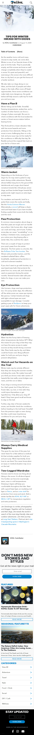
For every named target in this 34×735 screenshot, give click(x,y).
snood (15, 207)
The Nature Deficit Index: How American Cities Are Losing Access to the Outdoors (16, 648)
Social (17, 693)
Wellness (17, 704)
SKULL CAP (5, 499)
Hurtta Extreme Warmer (16, 204)
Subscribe (17, 576)
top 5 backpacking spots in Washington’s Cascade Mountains (16, 521)
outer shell (22, 491)
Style (17, 683)
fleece (9, 491)
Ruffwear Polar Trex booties (14, 251)
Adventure (17, 672)
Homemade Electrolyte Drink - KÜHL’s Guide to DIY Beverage (14, 607)
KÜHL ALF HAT (21, 496)
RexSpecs (17, 303)
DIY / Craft (17, 698)
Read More (17, 619)
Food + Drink (17, 688)
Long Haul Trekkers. (10, 519)
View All (17, 667)
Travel (17, 678)
